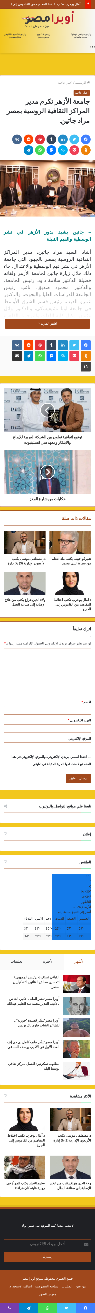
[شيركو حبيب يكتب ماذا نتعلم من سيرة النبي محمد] (70, 542)
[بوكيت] (74, 150)
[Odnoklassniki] (86, 150)
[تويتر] (74, 139)
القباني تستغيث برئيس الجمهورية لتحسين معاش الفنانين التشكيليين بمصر (36, 982)
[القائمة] (92, 47)
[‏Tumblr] (51, 139)
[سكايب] (63, 150)
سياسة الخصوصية (46, 1286)
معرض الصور (47, 1294)
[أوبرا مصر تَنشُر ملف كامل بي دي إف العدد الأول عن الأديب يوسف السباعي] (76, 1049)
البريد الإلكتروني (79, 720)
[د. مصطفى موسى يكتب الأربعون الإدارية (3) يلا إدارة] (25, 542)
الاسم (86, 702)
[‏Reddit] (28, 139)
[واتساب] (40, 150)
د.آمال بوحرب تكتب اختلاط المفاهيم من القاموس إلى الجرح (43, 4)
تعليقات (16, 962)
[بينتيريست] (40, 139)
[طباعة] (86, 366)
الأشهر (80, 962)
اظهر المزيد (48, 323)
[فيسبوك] (86, 139)
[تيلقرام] (28, 150)
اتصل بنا (67, 1286)
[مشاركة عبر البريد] (17, 356)
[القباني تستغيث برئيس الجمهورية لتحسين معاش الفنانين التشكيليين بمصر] (76, 984)
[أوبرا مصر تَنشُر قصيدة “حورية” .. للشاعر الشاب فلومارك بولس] (76, 1027)
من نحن (81, 1286)
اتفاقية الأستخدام (21, 1286)
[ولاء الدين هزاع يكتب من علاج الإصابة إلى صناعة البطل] (25, 583)
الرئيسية (81, 82)
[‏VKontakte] (17, 139)
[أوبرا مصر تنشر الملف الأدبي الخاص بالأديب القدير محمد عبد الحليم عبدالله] (76, 1006)
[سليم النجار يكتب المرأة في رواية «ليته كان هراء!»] (24, 1167)
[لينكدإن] (63, 139)
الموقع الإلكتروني (79, 738)
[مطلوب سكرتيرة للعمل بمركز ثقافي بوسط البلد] (76, 1071)
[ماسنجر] (51, 150)
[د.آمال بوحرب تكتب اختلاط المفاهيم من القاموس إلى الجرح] (70, 583)
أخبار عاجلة (65, 82)
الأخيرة (48, 962)
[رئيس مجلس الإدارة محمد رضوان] (47, 25)
